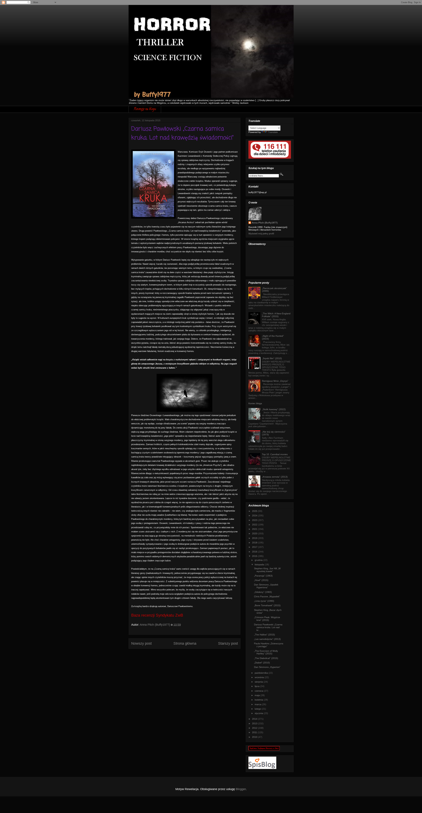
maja (257, 695)
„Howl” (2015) (261, 580)
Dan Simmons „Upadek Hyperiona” (266, 586)
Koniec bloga (255, 403)
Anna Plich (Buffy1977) (265, 222)
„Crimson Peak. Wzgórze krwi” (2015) (267, 618)
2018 (255, 542)
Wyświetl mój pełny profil (261, 233)
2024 (255, 515)
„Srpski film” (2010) (272, 358)
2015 (255, 556)
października (262, 673)
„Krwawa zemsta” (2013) (275, 476)
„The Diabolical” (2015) (266, 658)
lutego (258, 708)
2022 (255, 524)
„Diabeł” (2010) (262, 662)
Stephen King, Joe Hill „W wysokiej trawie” (267, 570)
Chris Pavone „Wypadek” (267, 596)
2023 (255, 520)
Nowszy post (141, 643)
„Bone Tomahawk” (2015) (267, 605)
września (260, 677)
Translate (273, 132)
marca (258, 704)
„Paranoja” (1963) (263, 575)
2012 (255, 728)
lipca (257, 686)
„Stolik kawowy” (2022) (274, 409)
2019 (255, 538)
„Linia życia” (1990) (264, 601)
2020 (255, 533)
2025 (255, 511)
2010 (255, 737)
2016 (255, 551)
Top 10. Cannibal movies (275, 454)
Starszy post (228, 643)
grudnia (259, 560)
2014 (255, 719)
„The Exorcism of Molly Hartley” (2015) (266, 652)
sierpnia (259, 681)
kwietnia (259, 699)
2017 (255, 547)
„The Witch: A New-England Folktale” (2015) (276, 315)
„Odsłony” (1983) (263, 592)
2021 (255, 529)
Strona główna (184, 643)
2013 (255, 723)
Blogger (241, 789)
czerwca (259, 690)
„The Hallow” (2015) (264, 634)
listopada (260, 564)
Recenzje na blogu (145, 109)
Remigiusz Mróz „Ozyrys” (275, 381)
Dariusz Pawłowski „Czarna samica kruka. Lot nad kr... (268, 627)
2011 (255, 732)
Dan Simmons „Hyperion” (267, 667)
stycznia (259, 713)
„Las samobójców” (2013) (267, 639)
